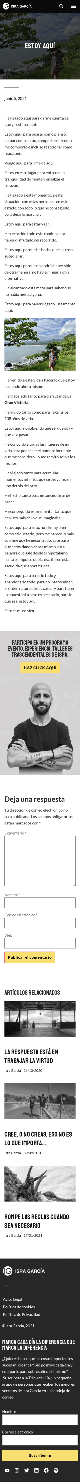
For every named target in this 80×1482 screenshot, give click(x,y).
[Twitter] (27, 1470)
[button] (61, 6)
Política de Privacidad (21, 1314)
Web (8, 935)
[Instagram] (17, 1470)
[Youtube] (7, 1470)
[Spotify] (56, 1470)
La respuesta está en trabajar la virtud (31, 1056)
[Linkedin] (36, 1470)
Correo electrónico (20, 915)
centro (28, 610)
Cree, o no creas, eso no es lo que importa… (38, 1138)
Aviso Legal (12, 1299)
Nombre (12, 895)
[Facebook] (46, 1470)
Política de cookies (19, 1306)
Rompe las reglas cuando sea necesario (36, 1221)
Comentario (15, 833)
